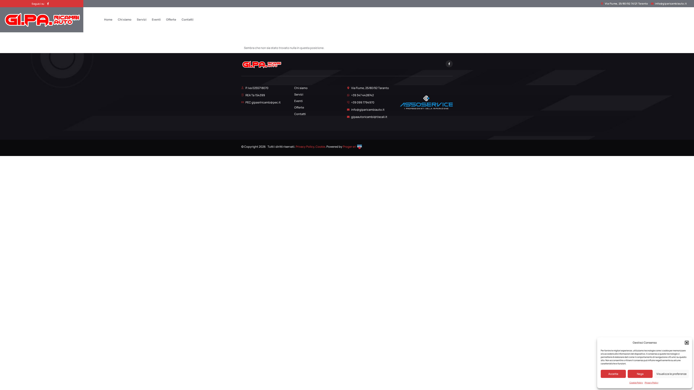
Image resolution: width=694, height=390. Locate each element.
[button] (687, 342)
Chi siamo (124, 19)
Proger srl (349, 147)
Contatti (187, 19)
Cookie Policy (636, 382)
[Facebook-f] (48, 3)
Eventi (156, 19)
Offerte (171, 19)
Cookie (320, 147)
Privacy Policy (651, 382)
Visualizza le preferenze (671, 374)
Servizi (141, 19)
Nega (640, 374)
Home (108, 19)
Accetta (613, 374)
